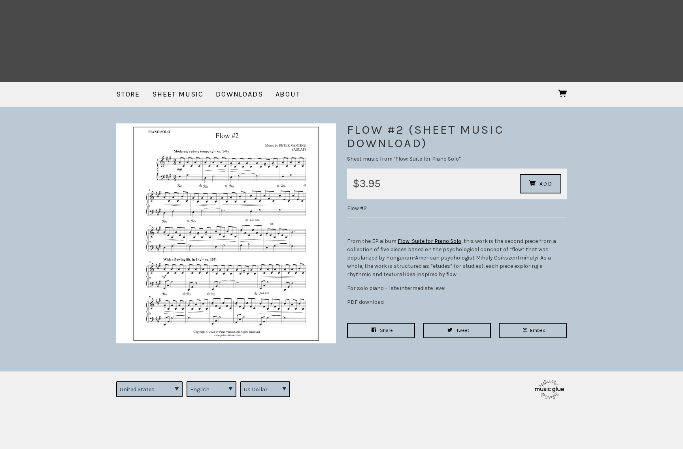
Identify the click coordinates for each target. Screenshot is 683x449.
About (287, 94)
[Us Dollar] (265, 389)
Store (128, 94)
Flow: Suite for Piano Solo (429, 241)
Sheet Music (178, 94)
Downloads (239, 94)
